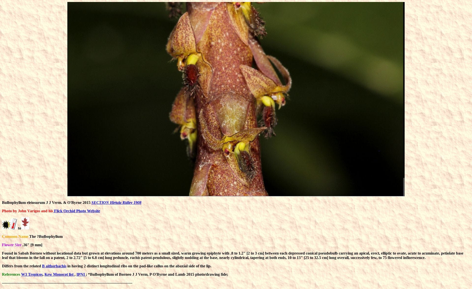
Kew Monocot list (59, 274)
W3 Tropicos (32, 274)
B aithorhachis (54, 266)
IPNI (81, 274)
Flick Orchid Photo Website (76, 211)
